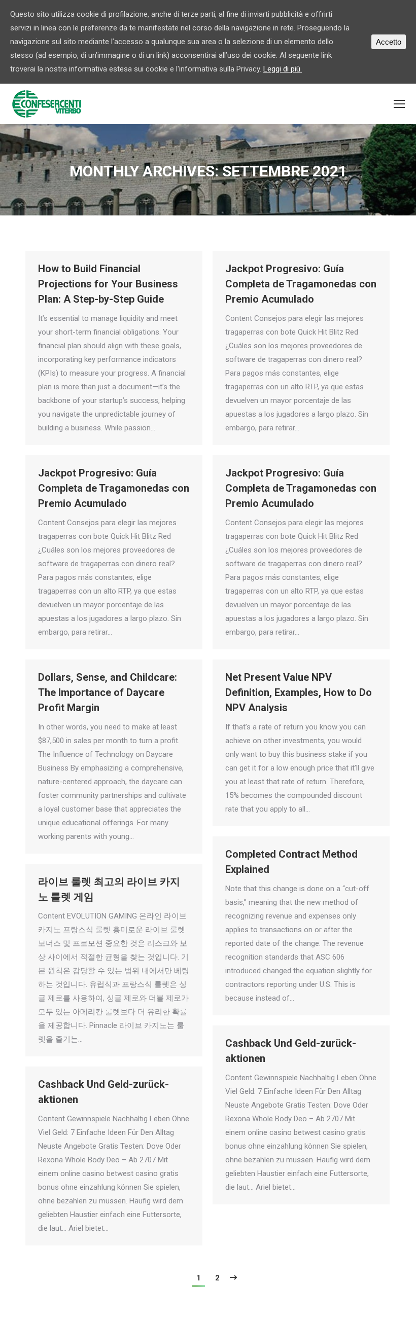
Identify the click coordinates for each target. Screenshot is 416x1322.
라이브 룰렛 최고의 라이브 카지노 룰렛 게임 (109, 889)
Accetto (388, 42)
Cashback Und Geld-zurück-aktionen (290, 1050)
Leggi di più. (282, 69)
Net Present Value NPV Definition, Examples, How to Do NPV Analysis (298, 692)
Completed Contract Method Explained (291, 861)
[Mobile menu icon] (399, 104)
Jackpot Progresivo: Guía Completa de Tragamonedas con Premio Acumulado (300, 284)
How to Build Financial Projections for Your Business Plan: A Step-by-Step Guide (108, 284)
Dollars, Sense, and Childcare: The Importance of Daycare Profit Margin (107, 692)
